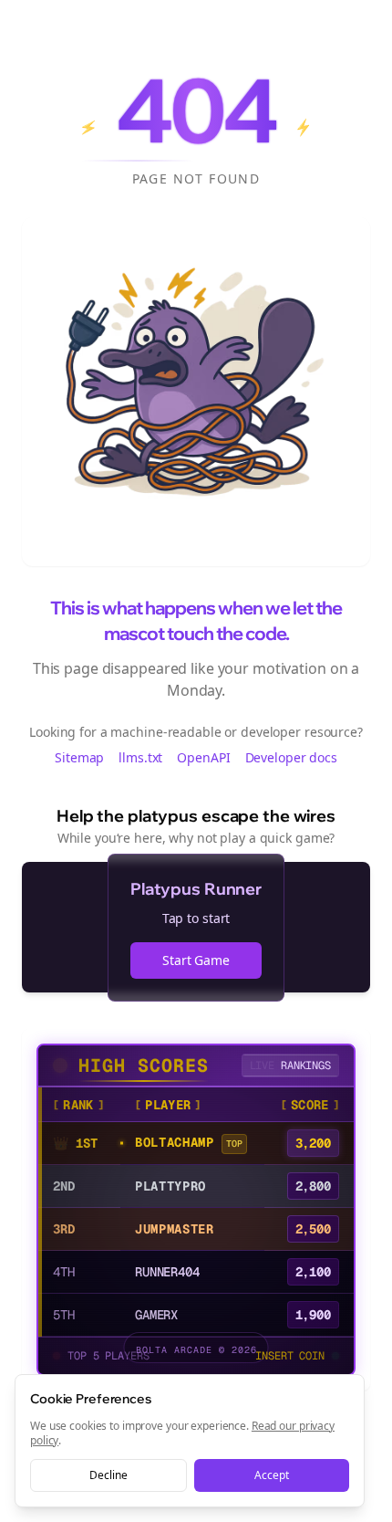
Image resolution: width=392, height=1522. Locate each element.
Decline (108, 1475)
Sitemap (79, 757)
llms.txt (140, 757)
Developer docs (291, 757)
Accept (271, 1475)
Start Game (196, 960)
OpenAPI (203, 757)
